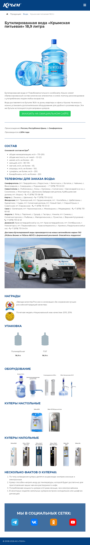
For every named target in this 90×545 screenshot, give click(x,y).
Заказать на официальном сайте (45, 113)
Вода (25, 14)
